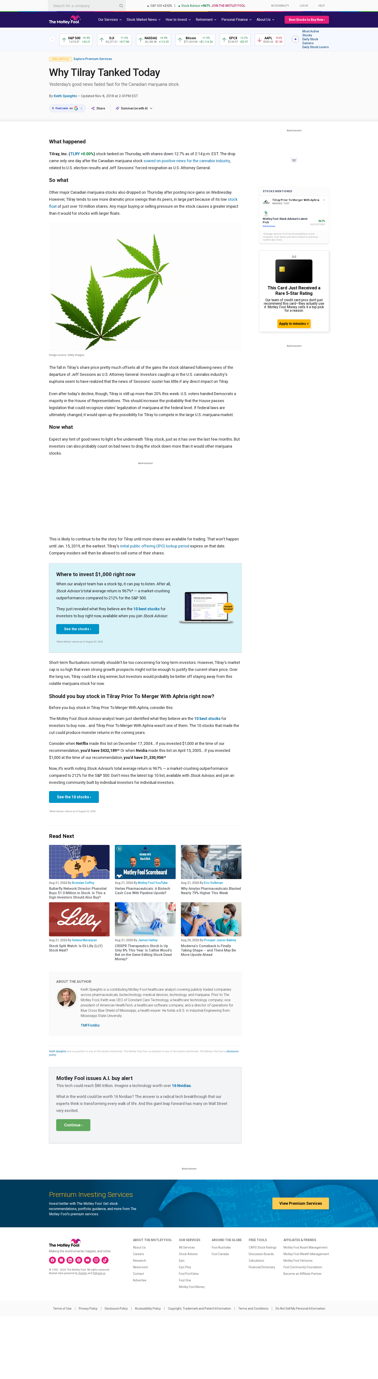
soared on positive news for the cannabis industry (187, 160)
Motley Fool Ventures (298, 1260)
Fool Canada (220, 1254)
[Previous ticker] (52, 39)
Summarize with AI (134, 108)
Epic (182, 1260)
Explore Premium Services (93, 59)
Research (139, 1260)
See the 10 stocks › (74, 797)
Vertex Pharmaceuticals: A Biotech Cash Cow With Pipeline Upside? (142, 890)
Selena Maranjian (84, 940)
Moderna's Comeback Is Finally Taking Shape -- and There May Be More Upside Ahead (208, 950)
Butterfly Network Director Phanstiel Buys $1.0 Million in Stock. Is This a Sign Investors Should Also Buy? (78, 892)
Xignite (82, 1273)
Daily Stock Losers (315, 47)
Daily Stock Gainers (310, 41)
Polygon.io (99, 1273)
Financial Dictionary (262, 1267)
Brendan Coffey (83, 883)
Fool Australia (221, 1247)
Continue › (73, 1125)
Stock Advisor (188, 1254)
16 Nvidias (181, 1085)
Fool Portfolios (189, 1273)
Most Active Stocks (310, 33)
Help (321, 5)
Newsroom (140, 1267)
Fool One (185, 1280)
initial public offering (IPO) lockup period (154, 546)
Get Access (269, 226)
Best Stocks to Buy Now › (307, 19)
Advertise (139, 1280)
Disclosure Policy (116, 1308)
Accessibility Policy (148, 1308)
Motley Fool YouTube (153, 883)
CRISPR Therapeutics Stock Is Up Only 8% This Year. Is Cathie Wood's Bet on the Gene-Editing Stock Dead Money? (143, 952)
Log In (304, 5)
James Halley (148, 940)
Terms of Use (62, 1308)
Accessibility (280, 5)
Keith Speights (65, 96)
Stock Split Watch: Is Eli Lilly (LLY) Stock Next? (76, 948)
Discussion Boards (261, 1254)
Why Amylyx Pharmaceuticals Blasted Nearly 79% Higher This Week (211, 890)
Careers (138, 1254)
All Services (187, 1247)
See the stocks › (77, 629)
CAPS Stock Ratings (262, 1247)
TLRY (75, 153)
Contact (138, 1273)
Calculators (256, 1260)
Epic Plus (185, 1267)
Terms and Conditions (253, 1308)
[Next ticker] (295, 39)
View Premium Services (300, 1203)
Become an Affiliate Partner (303, 1273)
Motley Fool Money (192, 1287)
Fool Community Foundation (303, 1267)
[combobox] (87, 5)
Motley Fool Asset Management (305, 1247)
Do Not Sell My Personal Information (300, 1308)
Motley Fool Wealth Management (306, 1254)
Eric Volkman (213, 883)
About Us (139, 1247)
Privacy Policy (88, 1308)
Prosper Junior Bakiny (220, 940)
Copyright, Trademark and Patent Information (199, 1308)
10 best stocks (146, 609)
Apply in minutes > (294, 324)
